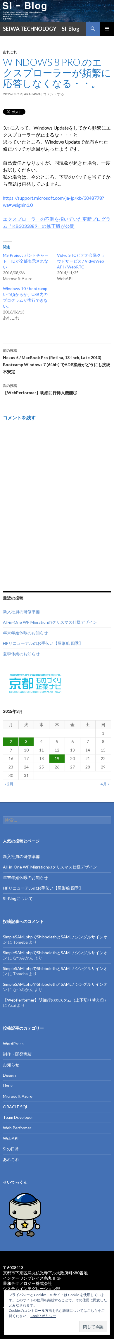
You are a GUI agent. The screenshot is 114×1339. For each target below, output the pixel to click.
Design (9, 1075)
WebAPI (11, 1138)
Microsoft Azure (17, 1096)
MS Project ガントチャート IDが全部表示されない (26, 261)
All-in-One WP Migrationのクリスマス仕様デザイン (50, 622)
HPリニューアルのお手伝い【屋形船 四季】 (43, 643)
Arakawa (32, 94)
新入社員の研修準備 (21, 611)
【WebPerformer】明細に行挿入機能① (40, 389)
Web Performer (17, 1127)
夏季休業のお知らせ (21, 653)
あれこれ (10, 52)
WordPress (13, 1043)
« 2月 (8, 783)
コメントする (53, 94)
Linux (8, 1085)
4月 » (105, 783)
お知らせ (11, 1064)
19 (57, 758)
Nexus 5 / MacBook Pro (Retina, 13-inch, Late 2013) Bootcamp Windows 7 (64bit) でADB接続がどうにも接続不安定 (56, 361)
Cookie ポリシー (43, 1316)
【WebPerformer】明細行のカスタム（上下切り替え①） (55, 999)
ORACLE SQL (15, 1106)
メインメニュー (107, 29)
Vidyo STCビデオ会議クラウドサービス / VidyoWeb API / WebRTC (81, 261)
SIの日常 (11, 1148)
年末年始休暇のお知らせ (25, 632)
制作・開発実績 (17, 1054)
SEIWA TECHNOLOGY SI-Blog (41, 28)
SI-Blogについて (18, 898)
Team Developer (18, 1117)
